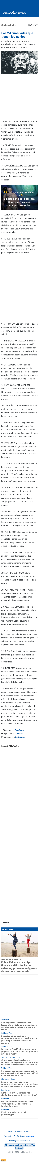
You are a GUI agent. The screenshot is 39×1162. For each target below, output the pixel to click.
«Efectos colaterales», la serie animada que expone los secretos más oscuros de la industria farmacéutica (19, 1062)
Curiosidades (8, 25)
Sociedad (5, 1020)
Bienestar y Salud (8, 1079)
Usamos (23, 1136)
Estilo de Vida (6, 1033)
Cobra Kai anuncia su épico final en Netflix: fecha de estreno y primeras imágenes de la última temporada (19, 967)
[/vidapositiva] (14, 1136)
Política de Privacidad (22, 1132)
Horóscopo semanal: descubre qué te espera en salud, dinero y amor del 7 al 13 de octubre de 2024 (19, 1073)
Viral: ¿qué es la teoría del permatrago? (13, 1113)
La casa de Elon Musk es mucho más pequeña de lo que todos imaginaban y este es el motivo (19, 1051)
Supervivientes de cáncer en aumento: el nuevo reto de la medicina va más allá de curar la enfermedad (19, 1084)
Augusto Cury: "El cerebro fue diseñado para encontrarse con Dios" (19, 1094)
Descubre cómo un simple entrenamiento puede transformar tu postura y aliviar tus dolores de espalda (19, 1039)
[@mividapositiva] (18, 1136)
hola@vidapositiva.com (20, 1141)
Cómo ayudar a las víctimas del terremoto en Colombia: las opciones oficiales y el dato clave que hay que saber (19, 1026)
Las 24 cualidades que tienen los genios (17, 34)
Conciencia (5, 1090)
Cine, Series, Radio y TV (11, 959)
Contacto (8, 1136)
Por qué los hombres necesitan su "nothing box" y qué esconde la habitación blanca (17, 1103)
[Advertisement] (19, 93)
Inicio (10, 1132)
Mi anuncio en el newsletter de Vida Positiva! (20, 1146)
